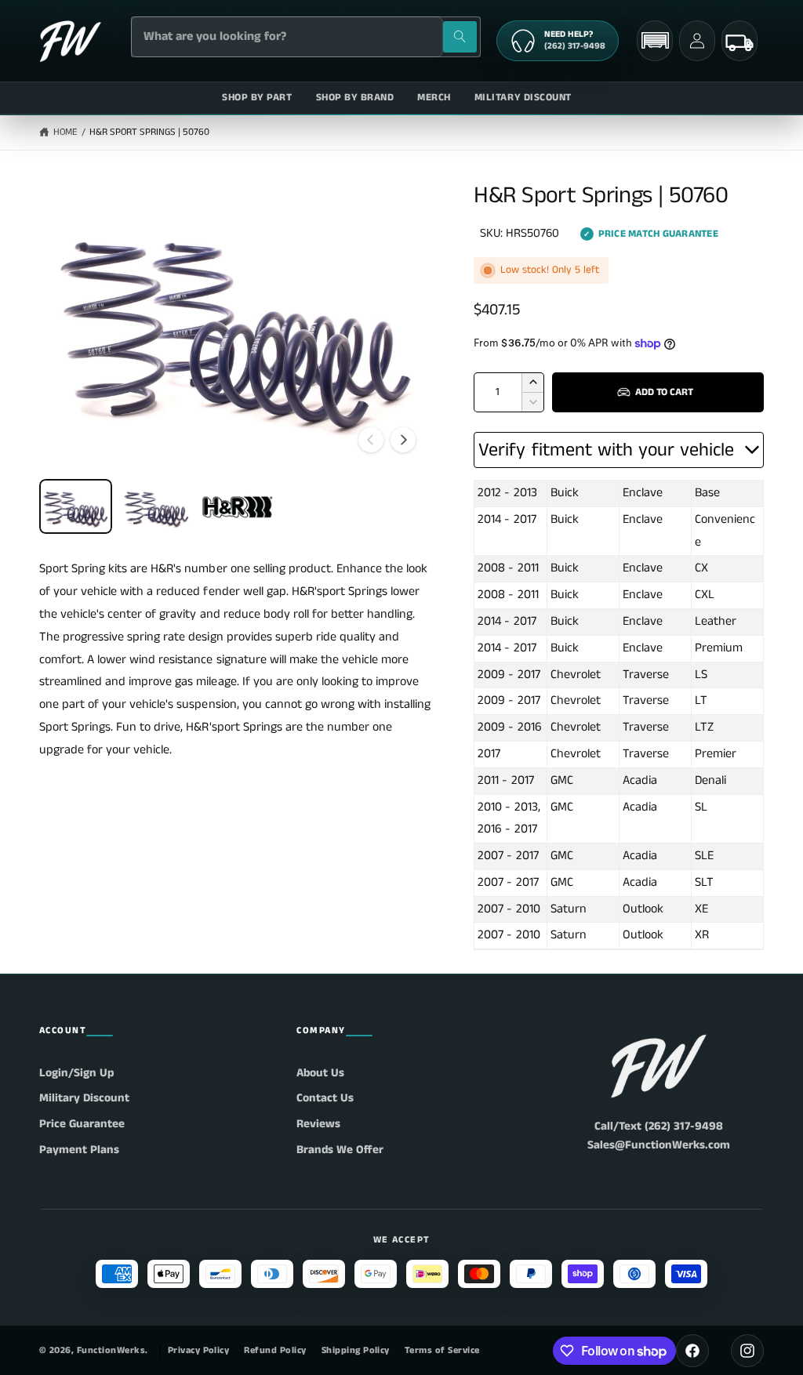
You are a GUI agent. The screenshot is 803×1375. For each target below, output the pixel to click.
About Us (320, 1073)
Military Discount (84, 1098)
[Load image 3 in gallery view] (237, 506)
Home (65, 132)
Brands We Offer (339, 1149)
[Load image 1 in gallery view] (75, 506)
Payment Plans (79, 1149)
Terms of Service (442, 1350)
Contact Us (325, 1098)
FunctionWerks (111, 1350)
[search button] (460, 37)
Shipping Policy (356, 1350)
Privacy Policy (199, 1350)
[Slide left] (370, 439)
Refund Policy (275, 1350)
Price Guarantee (82, 1124)
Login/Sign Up (76, 1073)
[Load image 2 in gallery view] (156, 506)
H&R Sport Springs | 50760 (149, 132)
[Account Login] (697, 40)
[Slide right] (403, 439)
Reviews (318, 1124)
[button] (654, 40)
